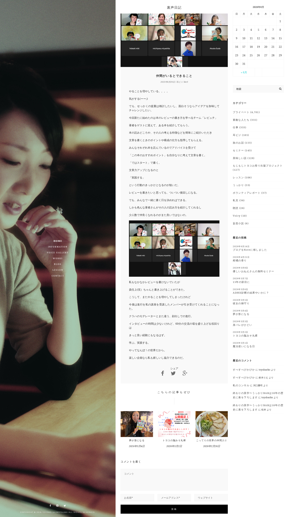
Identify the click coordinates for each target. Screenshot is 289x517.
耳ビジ (179, 81)
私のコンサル (241, 385)
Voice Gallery (58, 252)
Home (58, 240)
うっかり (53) (241, 185)
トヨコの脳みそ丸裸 (174, 440)
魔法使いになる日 (244, 344)
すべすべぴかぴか (244, 369)
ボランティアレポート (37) (250, 192)
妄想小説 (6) (241, 223)
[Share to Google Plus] (185, 373)
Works (58, 258)
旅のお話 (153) (242, 142)
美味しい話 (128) (244, 158)
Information (58, 246)
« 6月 (244, 72)
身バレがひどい (242, 323)
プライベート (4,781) (246, 112)
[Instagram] (57, 506)
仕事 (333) (239, 127)
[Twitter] (65, 506)
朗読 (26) (239, 208)
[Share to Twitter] (173, 373)
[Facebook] (50, 506)
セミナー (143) (242, 150)
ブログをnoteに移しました (250, 248)
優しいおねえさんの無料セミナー (253, 269)
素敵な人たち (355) (245, 119)
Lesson (58, 270)
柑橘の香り (241, 259)
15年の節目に (241, 280)
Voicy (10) (240, 215)
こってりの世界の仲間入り (211, 440)
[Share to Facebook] (162, 373)
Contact (58, 275)
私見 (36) (239, 200)
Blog (58, 264)
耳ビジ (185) (241, 135)
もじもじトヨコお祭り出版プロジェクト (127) (257, 167)
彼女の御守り (241, 302)
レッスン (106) (242, 177)
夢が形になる (136, 440)
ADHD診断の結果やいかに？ (251, 291)
